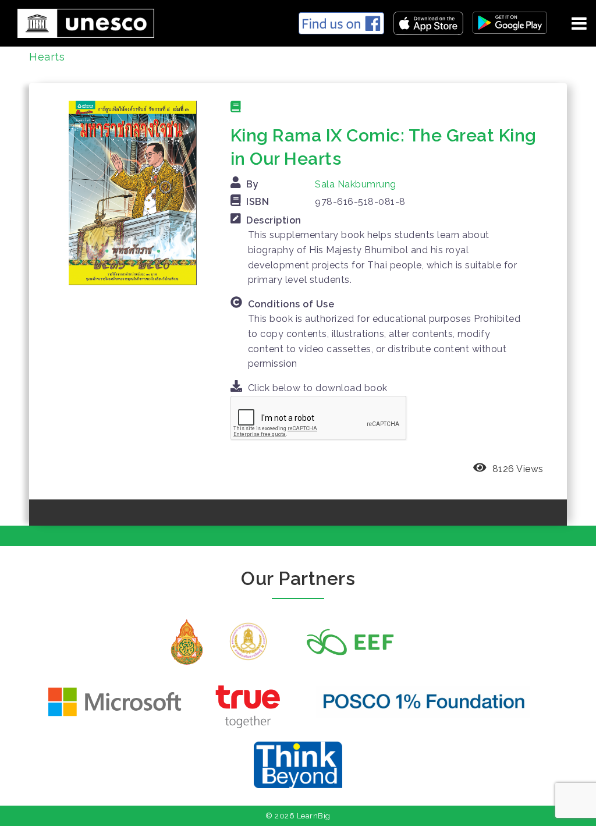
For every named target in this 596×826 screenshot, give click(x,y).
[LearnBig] (81, 21)
